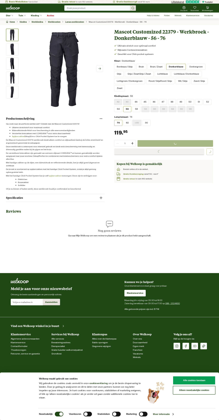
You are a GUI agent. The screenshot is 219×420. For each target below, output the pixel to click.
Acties (50, 15)
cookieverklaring (98, 383)
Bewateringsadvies (60, 342)
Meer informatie (161, 414)
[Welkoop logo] (13, 7)
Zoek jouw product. (76, 8)
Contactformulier (19, 346)
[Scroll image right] (99, 68)
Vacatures (208, 15)
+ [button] (132, 143)
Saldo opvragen (100, 342)
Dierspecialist (58, 346)
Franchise (137, 350)
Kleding (35, 15)
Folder (167, 15)
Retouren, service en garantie (25, 353)
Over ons (137, 338)
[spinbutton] (125, 143)
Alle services (57, 338)
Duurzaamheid (140, 342)
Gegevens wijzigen (101, 346)
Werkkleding (37, 21)
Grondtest (56, 353)
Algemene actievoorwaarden (25, 338)
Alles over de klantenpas (104, 338)
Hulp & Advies (153, 15)
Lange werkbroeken (74, 21)
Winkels (178, 15)
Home (12, 21)
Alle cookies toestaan (194, 380)
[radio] (124, 67)
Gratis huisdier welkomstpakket (67, 350)
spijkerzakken (55, 175)
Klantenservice (192, 15)
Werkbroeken (54, 21)
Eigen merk (138, 346)
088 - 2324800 (172, 303)
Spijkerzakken (18, 136)
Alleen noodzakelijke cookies (194, 390)
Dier (8, 15)
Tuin (20, 15)
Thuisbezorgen (18, 350)
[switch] (87, 414)
